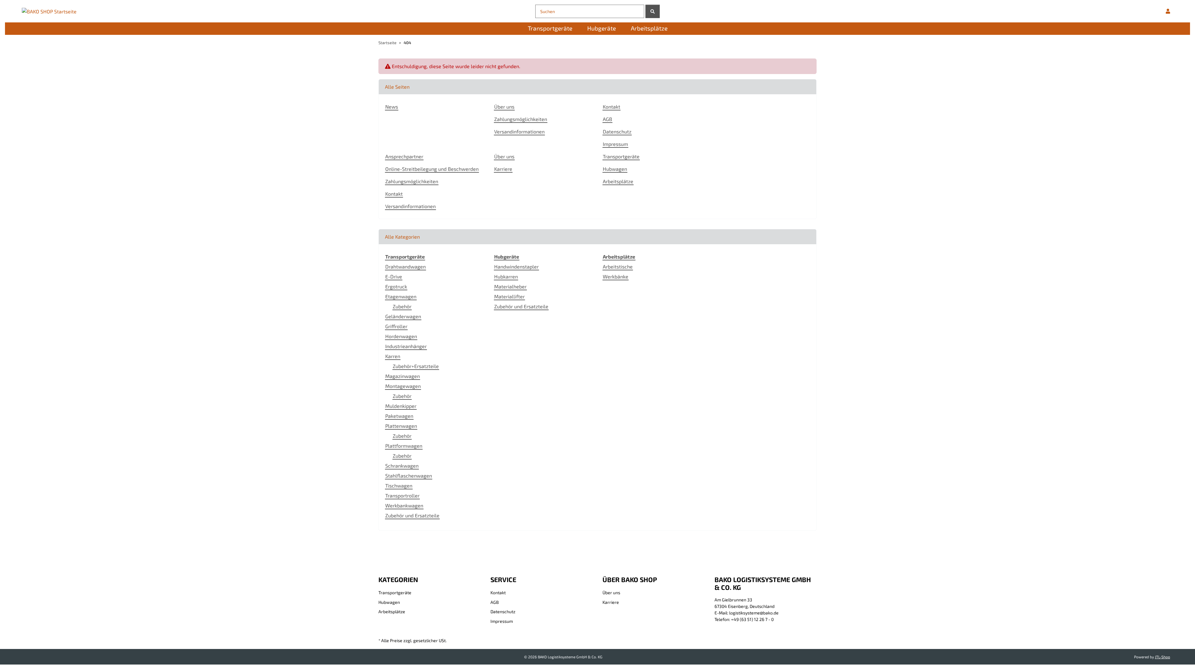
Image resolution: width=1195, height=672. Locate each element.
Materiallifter (509, 296)
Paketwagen (399, 416)
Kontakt (611, 107)
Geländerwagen (403, 316)
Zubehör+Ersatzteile (416, 366)
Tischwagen (398, 485)
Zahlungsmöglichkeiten (520, 119)
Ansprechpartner (404, 156)
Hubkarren (506, 276)
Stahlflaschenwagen (408, 475)
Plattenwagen (401, 426)
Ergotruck (396, 286)
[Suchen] (652, 11)
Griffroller (396, 326)
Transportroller (402, 495)
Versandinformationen (519, 131)
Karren (392, 356)
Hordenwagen (401, 336)
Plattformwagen (403, 446)
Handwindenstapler (516, 266)
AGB (607, 119)
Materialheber (510, 286)
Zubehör (402, 306)
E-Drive (393, 276)
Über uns (504, 107)
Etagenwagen (400, 296)
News (391, 107)
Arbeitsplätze (618, 181)
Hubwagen (615, 169)
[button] (1168, 11)
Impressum (615, 144)
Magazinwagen (402, 376)
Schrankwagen (402, 466)
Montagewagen (403, 386)
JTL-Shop (1162, 657)
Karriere (503, 169)
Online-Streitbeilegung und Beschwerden (432, 169)
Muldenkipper (400, 406)
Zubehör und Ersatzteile (412, 515)
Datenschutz (617, 131)
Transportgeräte (621, 156)
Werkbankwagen (404, 505)
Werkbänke (615, 276)
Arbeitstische (618, 266)
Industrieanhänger (406, 346)
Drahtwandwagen (405, 266)
